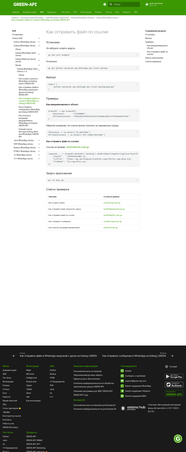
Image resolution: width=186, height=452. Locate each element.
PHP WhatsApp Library (23, 144)
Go (51, 393)
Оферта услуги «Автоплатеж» (87, 379)
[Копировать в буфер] (137, 55)
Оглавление (17, 34)
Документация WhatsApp (32, 18)
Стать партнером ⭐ (12, 408)
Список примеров (153, 61)
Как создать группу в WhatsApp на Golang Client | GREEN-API (28, 81)
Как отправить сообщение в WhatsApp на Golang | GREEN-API (29, 109)
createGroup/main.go (111, 203)
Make (28, 370)
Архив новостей (10, 401)
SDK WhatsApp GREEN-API (57, 18)
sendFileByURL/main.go (77, 147)
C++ (51, 397)
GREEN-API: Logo (81, 395)
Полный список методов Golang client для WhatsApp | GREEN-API (29, 133)
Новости (126, 12)
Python (53, 370)
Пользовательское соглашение (88, 371)
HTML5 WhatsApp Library (25, 151)
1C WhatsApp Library (23, 155)
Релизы (98, 12)
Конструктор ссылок (12, 416)
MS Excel (30, 374)
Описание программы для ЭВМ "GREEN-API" (93, 391)
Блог (117, 12)
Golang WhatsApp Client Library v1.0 (27, 70)
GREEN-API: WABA (34, 440)
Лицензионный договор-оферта (88, 375)
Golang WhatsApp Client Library (25, 54)
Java (52, 389)
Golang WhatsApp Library (107, 18)
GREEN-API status (10, 427)
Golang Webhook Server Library (25, 60)
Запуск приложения (154, 58)
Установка (150, 34)
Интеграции (86, 12)
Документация (29, 12)
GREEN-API (31, 436)
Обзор (18, 49)
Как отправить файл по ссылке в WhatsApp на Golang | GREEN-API (29, 100)
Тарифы (6, 412)
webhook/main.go (110, 228)
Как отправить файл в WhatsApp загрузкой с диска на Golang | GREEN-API (29, 91)
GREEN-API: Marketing (35, 448)
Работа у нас (8, 423)
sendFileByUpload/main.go (114, 209)
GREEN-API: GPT (33, 444)
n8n (28, 397)
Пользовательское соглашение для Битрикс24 (94, 405)
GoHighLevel (31, 378)
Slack (28, 393)
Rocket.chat (31, 382)
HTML (52, 378)
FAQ (136, 12)
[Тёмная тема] (104, 4)
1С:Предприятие (57, 382)
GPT (75, 12)
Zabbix (29, 389)
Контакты (7, 420)
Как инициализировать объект (157, 47)
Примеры (149, 42)
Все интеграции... (34, 401)
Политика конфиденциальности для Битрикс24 (95, 409)
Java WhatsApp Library (24, 140)
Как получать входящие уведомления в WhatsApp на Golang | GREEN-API (28, 120)
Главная (15, 12)
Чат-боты (66, 12)
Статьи (108, 12)
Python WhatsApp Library (25, 42)
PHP (52, 385)
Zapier (29, 385)
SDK (42, 12)
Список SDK (17, 38)
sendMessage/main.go (112, 221)
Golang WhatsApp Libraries (82, 18)
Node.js (53, 374)
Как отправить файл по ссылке (157, 53)
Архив (18, 65)
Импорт (148, 38)
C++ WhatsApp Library (23, 159)
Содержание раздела (155, 31)
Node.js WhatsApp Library (25, 147)
